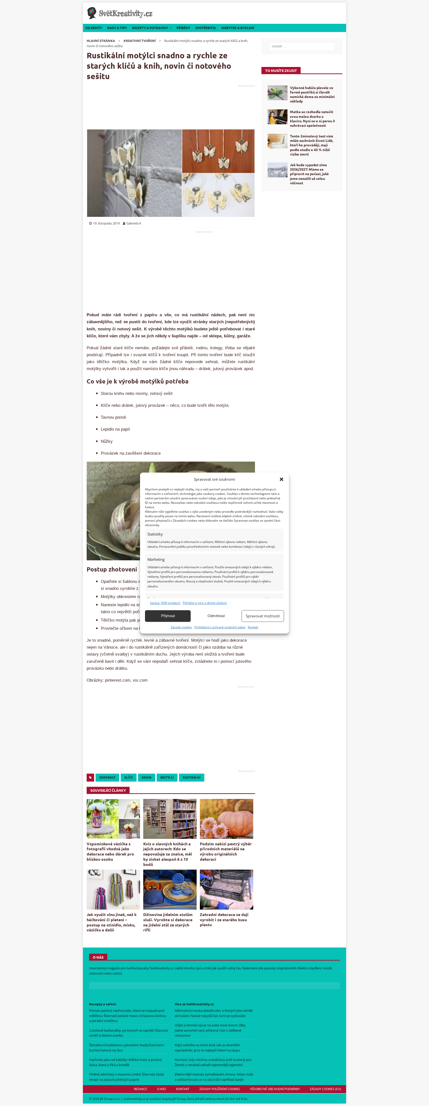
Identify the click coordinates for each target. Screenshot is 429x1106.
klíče (128, 777)
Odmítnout (216, 616)
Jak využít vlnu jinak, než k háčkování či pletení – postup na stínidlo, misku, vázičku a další (112, 922)
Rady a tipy (117, 28)
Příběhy (183, 28)
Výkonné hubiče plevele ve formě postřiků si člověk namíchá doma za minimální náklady (312, 94)
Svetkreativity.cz (162, 968)
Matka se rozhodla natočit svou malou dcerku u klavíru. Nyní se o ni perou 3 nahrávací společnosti (312, 118)
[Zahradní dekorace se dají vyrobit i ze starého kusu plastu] (226, 890)
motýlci (167, 777)
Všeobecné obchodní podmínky (275, 1089)
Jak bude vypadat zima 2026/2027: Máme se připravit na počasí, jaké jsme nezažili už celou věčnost (309, 173)
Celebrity (93, 28)
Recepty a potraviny (150, 28)
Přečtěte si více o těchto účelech (205, 603)
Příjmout (168, 616)
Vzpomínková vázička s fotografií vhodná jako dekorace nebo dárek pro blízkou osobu (110, 851)
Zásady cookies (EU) (325, 1089)
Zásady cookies (181, 627)
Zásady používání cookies (219, 1089)
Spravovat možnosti (263, 615)
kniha (146, 777)
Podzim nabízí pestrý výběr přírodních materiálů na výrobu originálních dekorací (226, 851)
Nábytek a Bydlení (237, 28)
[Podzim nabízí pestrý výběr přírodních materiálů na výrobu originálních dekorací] (226, 819)
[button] (281, 479)
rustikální (192, 777)
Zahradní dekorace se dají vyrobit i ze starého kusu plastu (224, 919)
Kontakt (253, 627)
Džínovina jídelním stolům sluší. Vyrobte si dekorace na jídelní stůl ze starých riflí (168, 922)
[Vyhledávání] (301, 46)
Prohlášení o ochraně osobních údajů (219, 627)
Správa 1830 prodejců (165, 603)
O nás (161, 1089)
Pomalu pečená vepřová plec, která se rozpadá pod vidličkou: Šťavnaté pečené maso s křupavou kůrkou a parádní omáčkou (127, 1015)
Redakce (140, 1089)
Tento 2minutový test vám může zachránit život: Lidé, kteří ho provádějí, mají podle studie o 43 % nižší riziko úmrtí (311, 145)
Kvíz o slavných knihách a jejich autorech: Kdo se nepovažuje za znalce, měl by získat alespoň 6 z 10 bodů (167, 854)
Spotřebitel (205, 28)
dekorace (107, 777)
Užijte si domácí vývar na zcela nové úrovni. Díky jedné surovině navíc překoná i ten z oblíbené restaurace (210, 1030)
